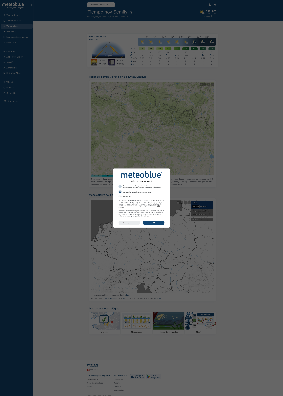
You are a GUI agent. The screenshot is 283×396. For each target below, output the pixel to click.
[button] (141, 196)
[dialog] (141, 198)
